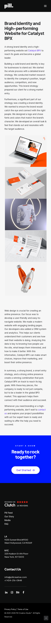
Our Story (9, 516)
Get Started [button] (23, 470)
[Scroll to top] (46, 618)
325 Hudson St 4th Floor (16, 553)
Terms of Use (23, 609)
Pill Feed (8, 513)
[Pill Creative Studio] (8, 6)
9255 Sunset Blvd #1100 (16, 539)
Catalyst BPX (34, 50)
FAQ (6, 524)
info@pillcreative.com (15, 577)
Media (7, 520)
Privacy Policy (10, 609)
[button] (45, 6)
